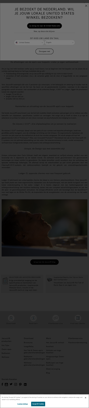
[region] (44, 401)
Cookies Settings (22, 404)
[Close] (85, 397)
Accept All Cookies (38, 404)
